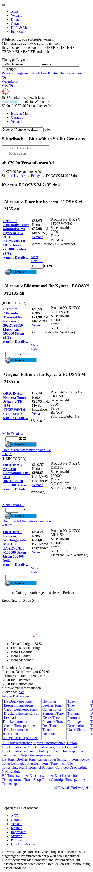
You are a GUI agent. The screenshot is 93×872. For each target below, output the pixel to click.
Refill (71, 709)
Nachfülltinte (76, 730)
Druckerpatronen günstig (21, 713)
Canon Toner (51, 709)
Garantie (17, 820)
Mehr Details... (37, 259)
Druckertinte (76, 726)
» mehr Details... (15, 257)
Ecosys (36, 176)
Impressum (18, 832)
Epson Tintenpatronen (19, 705)
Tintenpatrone (75, 780)
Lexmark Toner (53, 722)
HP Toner (49, 701)
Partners (16, 840)
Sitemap (16, 836)
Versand (37, 237)
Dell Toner (50, 726)
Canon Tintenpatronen (19, 726)
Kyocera (20, 176)
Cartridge (74, 722)
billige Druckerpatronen (20, 738)
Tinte (71, 705)
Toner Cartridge (53, 780)
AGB (15, 816)
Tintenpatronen (12, 780)
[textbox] (23, 129)
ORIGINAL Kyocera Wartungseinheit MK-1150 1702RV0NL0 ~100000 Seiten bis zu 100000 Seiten (15, 546)
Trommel (73, 713)
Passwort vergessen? (16, 73)
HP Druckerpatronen (18, 701)
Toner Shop (32, 780)
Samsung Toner (53, 713)
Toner (71, 701)
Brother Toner (52, 705)
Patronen (73, 717)
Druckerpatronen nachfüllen (15, 732)
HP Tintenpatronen (15, 775)
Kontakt (16, 828)
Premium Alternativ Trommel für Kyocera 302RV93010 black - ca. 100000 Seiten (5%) (13, 323)
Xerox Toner (51, 717)
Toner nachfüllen (49, 732)
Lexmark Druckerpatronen (15, 720)
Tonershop (9, 784)
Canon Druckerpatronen (20, 709)
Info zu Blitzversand (16, 696)
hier (21, 692)
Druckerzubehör (66, 775)
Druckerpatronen (42, 775)
